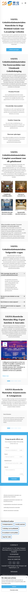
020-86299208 (14, 554)
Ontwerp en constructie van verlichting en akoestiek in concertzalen (21, 195)
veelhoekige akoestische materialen (12, 507)
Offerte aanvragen (14, 49)
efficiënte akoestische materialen (11, 510)
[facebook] (10, 562)
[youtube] (18, 562)
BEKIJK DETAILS (7, 186)
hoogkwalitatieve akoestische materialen (13, 504)
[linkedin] (14, 562)
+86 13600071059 (15, 559)
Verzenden (14, 479)
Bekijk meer (6, 376)
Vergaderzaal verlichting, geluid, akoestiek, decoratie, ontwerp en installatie (7, 195)
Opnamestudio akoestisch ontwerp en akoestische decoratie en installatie (21, 213)
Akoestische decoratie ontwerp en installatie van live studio (7, 213)
